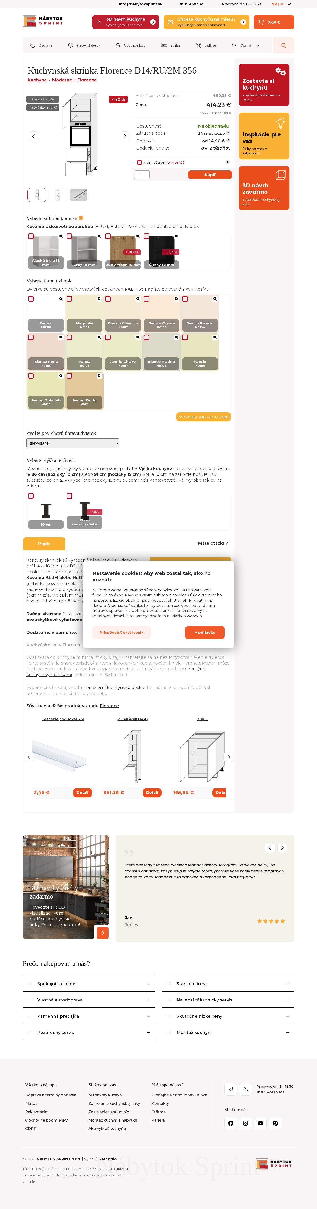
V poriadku (205, 632)
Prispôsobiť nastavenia (121, 632)
